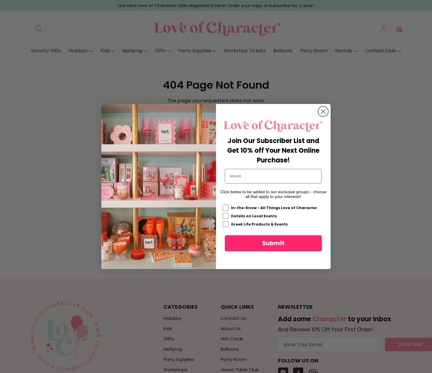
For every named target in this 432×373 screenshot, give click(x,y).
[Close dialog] (323, 111)
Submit (273, 243)
